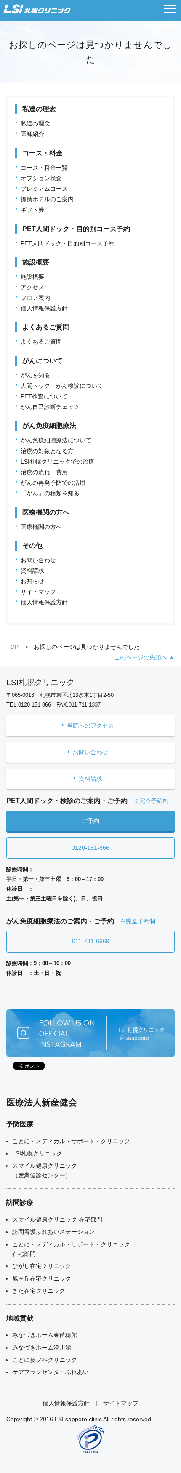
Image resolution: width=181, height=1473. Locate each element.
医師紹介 (32, 134)
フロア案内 (35, 297)
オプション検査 (41, 178)
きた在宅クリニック (38, 1290)
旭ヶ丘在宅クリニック (41, 1278)
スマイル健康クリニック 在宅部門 (57, 1219)
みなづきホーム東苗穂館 (44, 1335)
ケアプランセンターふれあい (50, 1372)
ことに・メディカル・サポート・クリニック (71, 1141)
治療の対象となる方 (47, 451)
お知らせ (32, 581)
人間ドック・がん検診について (62, 385)
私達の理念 (35, 123)
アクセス (32, 287)
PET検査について (44, 396)
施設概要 (32, 276)
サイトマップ (38, 591)
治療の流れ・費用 (44, 472)
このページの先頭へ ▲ (144, 657)
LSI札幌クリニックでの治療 (57, 461)
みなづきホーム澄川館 (41, 1347)
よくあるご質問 (41, 341)
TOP (12, 646)
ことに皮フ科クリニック (44, 1359)
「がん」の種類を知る (50, 493)
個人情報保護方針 (44, 308)
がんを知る (35, 375)
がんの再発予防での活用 (53, 482)
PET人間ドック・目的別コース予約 (67, 243)
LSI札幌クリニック (37, 1153)
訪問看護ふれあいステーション (53, 1231)
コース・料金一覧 (44, 167)
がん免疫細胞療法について (56, 440)
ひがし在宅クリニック (41, 1265)
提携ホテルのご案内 (47, 199)
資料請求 (32, 570)
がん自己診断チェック (50, 406)
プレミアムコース (44, 188)
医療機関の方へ (41, 526)
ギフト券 (32, 209)
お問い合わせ (38, 560)
